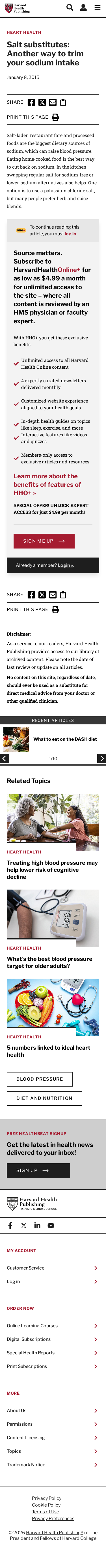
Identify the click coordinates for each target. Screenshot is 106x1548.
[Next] (100, 758)
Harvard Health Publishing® (54, 1532)
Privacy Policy (46, 1498)
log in (70, 233)
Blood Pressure (39, 1079)
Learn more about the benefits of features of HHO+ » (47, 484)
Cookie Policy (46, 1505)
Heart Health (24, 32)
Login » (65, 565)
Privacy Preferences (53, 1518)
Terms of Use (45, 1512)
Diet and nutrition (44, 1098)
